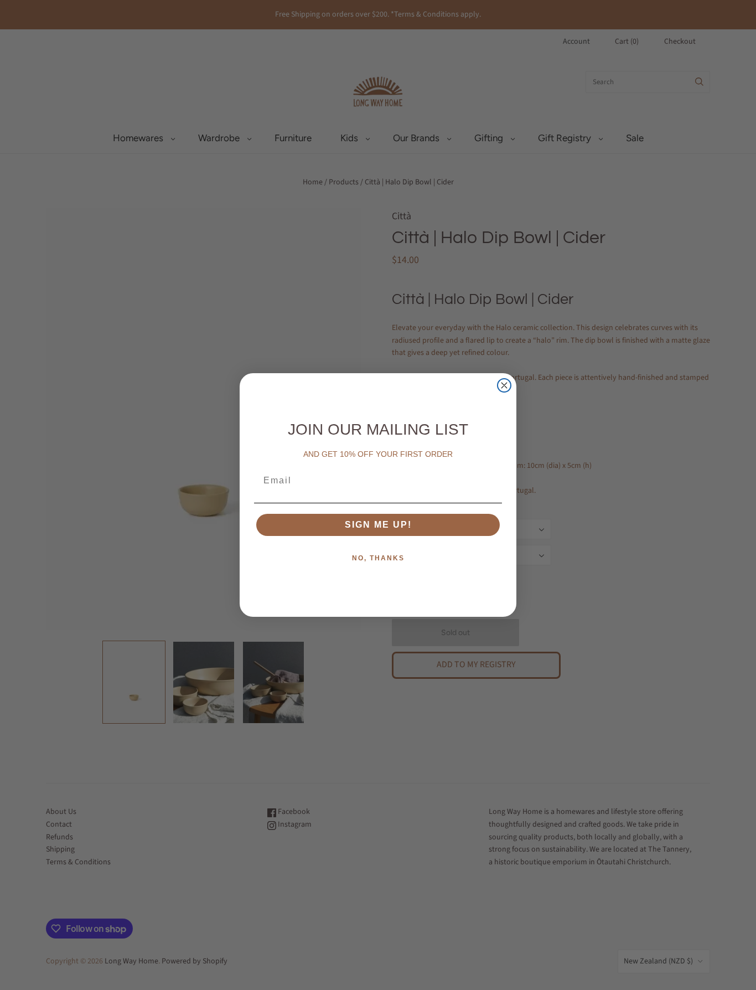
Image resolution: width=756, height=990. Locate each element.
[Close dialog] (504, 385)
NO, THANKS (378, 558)
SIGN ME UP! (378, 524)
